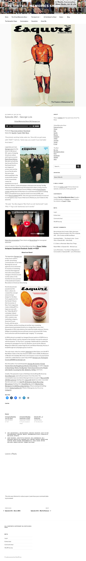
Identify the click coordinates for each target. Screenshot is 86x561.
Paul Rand (36, 440)
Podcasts (44, 434)
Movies (19, 434)
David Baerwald (10, 376)
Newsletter (34, 21)
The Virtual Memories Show (32, 6)
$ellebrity (28, 370)
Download (27, 131)
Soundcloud (16, 248)
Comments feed (58, 218)
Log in (55, 212)
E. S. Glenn (56, 243)
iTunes (39, 246)
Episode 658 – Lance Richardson (71, 251)
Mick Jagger (17, 440)
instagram (8, 390)
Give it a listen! (13, 195)
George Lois (9, 149)
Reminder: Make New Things (69, 243)
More (27, 133)
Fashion (37, 433)
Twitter (44, 246)
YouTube (56, 140)
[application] (22, 126)
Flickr (55, 153)
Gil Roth (60, 118)
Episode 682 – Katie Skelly (65, 240)
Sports (16, 435)
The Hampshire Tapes (11, 21)
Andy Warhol (11, 438)
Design (31, 433)
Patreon (67, 199)
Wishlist (56, 157)
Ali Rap (33, 370)
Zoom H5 (28, 380)
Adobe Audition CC (16, 388)
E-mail (55, 144)
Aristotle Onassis (23, 438)
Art (8, 433)
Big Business (24, 433)
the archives (33, 240)
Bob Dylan (17, 439)
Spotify (14, 133)
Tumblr (30, 248)
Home (6, 17)
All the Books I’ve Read (50, 17)
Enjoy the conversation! (12, 240)
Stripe (69, 201)
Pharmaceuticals (34, 434)
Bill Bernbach (36, 438)
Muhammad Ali (27, 440)
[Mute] (33, 126)
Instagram (8, 248)
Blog (68, 17)
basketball (15, 433)
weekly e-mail (63, 187)
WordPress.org (58, 221)
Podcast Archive (58, 127)
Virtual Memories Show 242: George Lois (27, 121)
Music (25, 434)
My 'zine (56, 150)
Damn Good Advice (11, 159)
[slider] (37, 125)
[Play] (7, 126)
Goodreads (57, 155)
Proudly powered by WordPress (13, 557)
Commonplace (24, 21)
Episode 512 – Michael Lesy (69, 246)
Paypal (64, 201)
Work (55, 159)
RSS (23, 133)
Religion (10, 435)
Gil (20, 114)
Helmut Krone (35, 439)
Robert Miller (57, 246)
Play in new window (17, 131)
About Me (43, 21)
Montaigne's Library (59, 151)
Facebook (24, 248)
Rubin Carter (18, 442)
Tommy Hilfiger (29, 442)
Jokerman (28, 351)
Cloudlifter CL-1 (26, 384)
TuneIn (19, 133)
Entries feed (57, 215)
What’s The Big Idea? (20, 368)
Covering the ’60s (18, 370)
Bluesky (56, 135)
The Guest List (35, 17)
